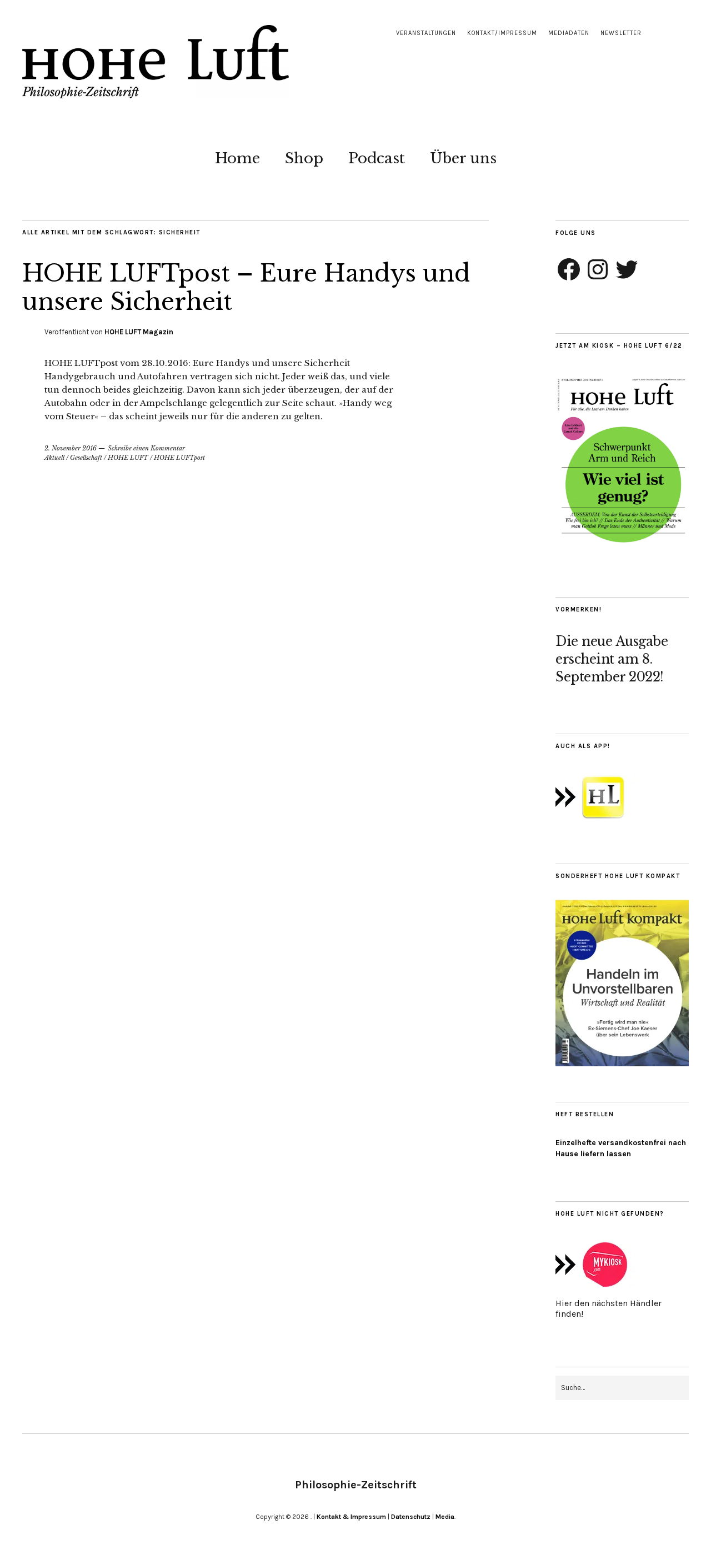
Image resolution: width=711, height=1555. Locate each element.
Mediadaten (568, 33)
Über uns (463, 158)
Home (237, 158)
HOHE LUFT (128, 458)
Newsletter (621, 33)
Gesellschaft (86, 458)
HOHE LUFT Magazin (138, 332)
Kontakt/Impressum (502, 33)
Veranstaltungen (426, 33)
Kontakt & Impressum (351, 1517)
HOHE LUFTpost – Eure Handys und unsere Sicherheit (246, 287)
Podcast (376, 158)
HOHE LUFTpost (179, 458)
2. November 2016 (70, 448)
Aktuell (54, 458)
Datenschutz (410, 1517)
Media (444, 1517)
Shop (304, 158)
